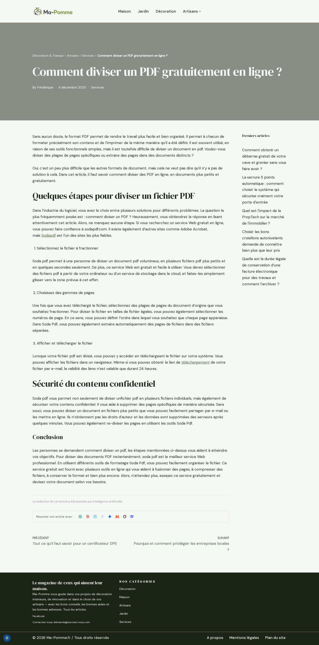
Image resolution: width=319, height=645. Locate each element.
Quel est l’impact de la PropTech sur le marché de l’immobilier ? (263, 217)
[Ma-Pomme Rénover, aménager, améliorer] (53, 11)
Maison (124, 11)
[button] (200, 11)
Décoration (166, 11)
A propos (215, 637)
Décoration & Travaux (48, 55)
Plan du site (275, 637)
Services (88, 55)
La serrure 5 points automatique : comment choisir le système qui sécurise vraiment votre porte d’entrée (263, 190)
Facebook (38, 616)
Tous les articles (74, 609)
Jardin (143, 11)
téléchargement (195, 362)
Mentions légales (244, 637)
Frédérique (45, 87)
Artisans (73, 55)
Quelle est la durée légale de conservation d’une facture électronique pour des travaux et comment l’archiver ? (264, 271)
